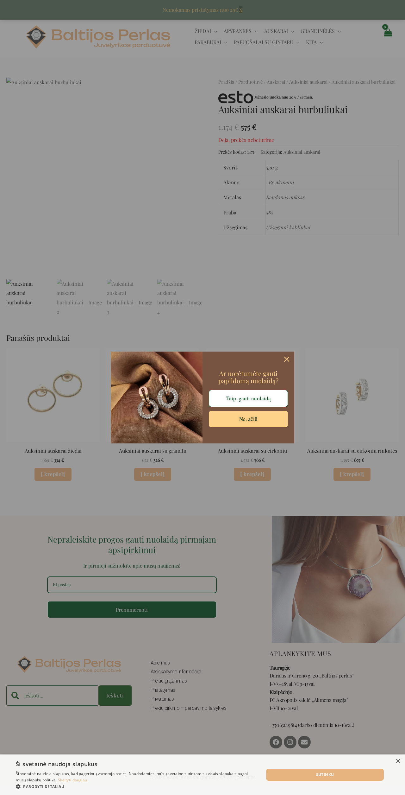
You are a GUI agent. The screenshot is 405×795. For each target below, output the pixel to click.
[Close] (286, 359)
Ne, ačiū (248, 419)
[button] (136, 786)
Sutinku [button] (325, 774)
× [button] (398, 761)
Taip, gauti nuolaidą (248, 398)
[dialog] (202, 774)
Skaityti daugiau (72, 780)
